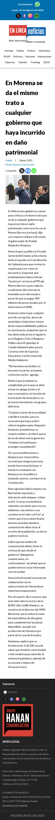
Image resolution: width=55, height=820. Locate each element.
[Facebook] (28, 170)
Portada (9, 50)
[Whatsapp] (34, 170)
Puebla (20, 50)
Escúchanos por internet (15, 805)
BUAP (7, 56)
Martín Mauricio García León (20, 164)
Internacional (44, 56)
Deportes (10, 62)
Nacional (30, 56)
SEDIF (47, 62)
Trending (35, 62)
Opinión (22, 62)
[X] (22, 170)
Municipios (44, 50)
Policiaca (18, 56)
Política (31, 50)
